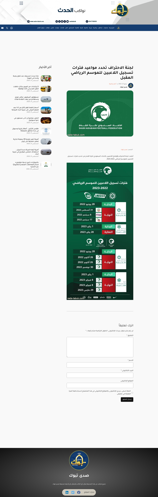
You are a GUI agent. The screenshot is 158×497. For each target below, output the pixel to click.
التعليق (130, 335)
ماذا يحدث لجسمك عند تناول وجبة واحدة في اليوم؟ (26, 77)
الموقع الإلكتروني (127, 381)
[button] (78, 492)
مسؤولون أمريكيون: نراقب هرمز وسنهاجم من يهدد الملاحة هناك (26, 98)
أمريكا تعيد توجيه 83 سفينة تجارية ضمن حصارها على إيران (26, 140)
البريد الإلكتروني (127, 371)
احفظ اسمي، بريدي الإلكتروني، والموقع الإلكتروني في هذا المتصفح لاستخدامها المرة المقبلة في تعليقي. (100, 392)
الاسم (130, 360)
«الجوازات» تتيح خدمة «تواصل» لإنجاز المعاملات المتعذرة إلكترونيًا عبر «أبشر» (26, 165)
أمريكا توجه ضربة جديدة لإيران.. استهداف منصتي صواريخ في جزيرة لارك (25, 152)
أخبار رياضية (112, 84)
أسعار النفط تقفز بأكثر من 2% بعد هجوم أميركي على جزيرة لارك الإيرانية (25, 109)
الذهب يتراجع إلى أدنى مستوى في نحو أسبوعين (26, 119)
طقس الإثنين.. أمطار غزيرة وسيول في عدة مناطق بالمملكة (25, 130)
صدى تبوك (124, 149)
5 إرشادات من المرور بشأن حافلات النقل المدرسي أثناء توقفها (26, 88)
